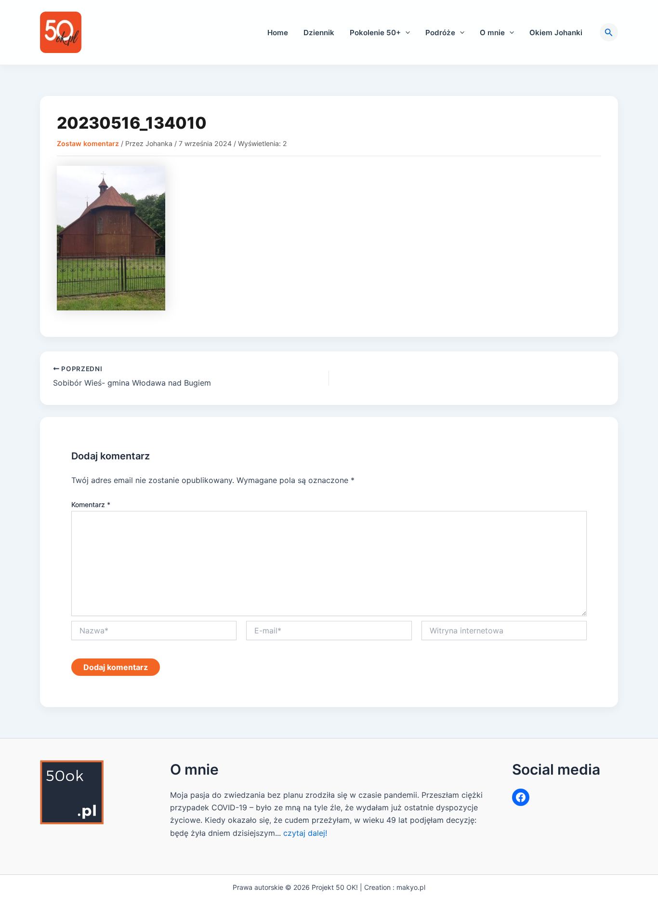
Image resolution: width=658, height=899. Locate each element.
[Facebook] (520, 797)
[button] (405, 33)
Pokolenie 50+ (375, 32)
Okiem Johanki (555, 32)
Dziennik (318, 32)
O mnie (492, 32)
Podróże (440, 32)
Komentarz (90, 504)
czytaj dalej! (305, 833)
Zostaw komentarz (88, 143)
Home (277, 32)
